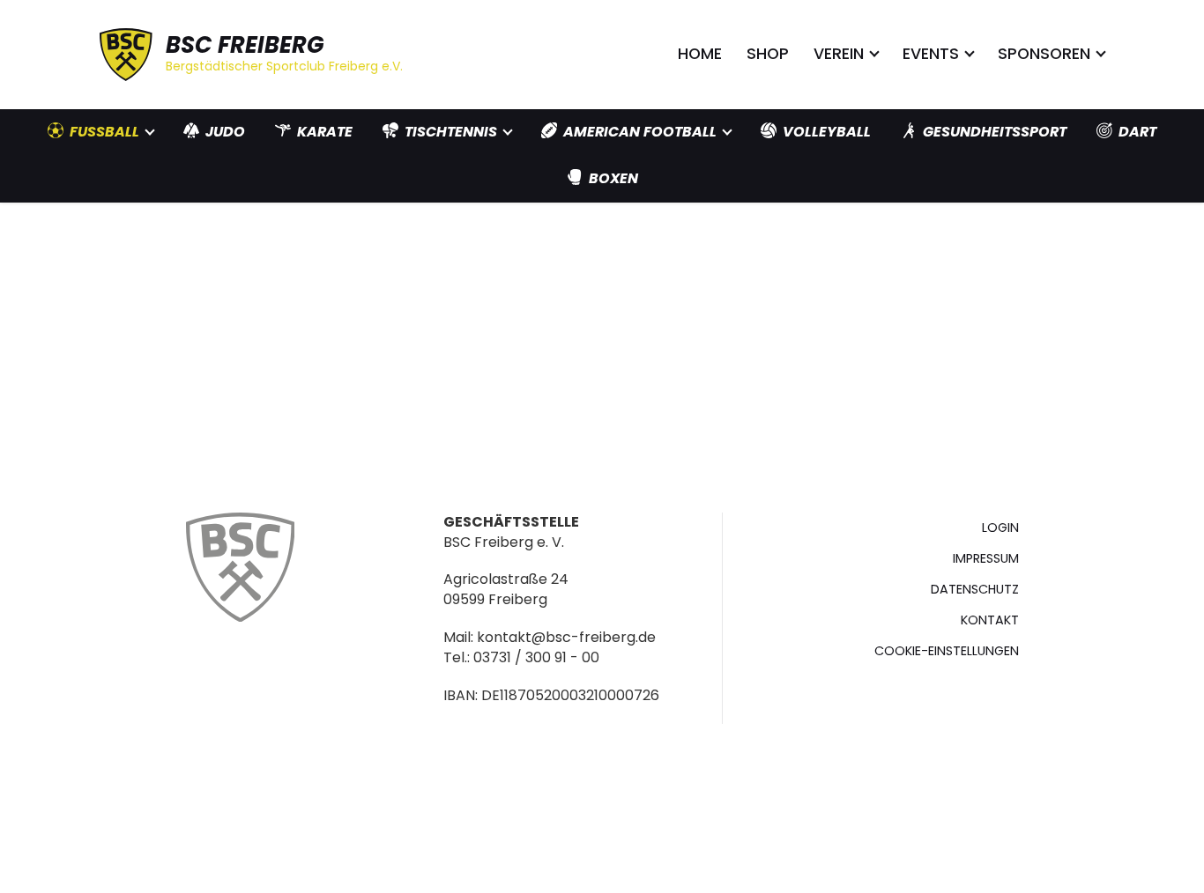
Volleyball (827, 132)
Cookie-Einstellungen (946, 651)
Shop (768, 53)
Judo (225, 132)
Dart (1137, 132)
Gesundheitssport (995, 132)
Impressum (986, 558)
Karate (325, 132)
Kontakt (990, 620)
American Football (640, 132)
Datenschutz (975, 589)
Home (700, 53)
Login (1000, 527)
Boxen (613, 178)
